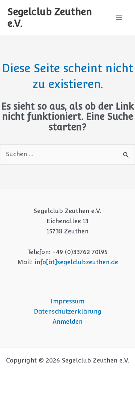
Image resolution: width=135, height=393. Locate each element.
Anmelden (67, 321)
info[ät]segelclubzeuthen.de (76, 262)
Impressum (67, 301)
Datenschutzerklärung (68, 311)
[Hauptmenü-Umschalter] (119, 17)
